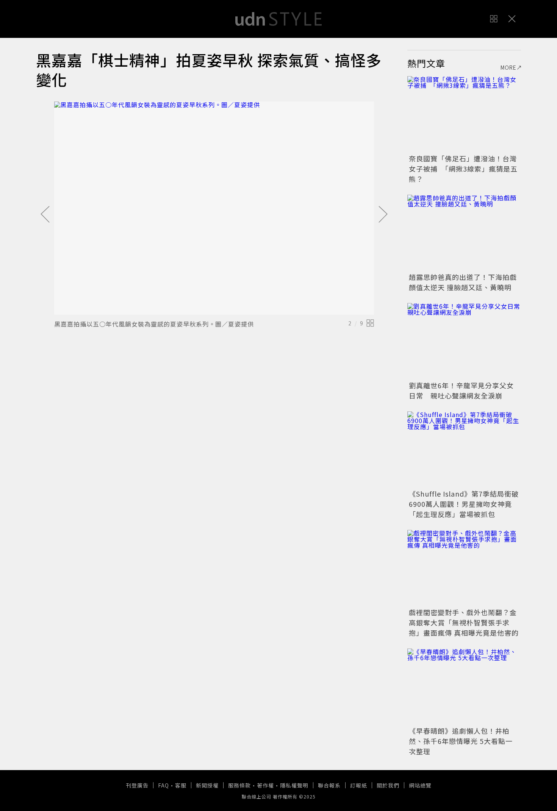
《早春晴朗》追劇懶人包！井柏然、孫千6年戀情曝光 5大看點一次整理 (461, 741)
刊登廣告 (137, 785)
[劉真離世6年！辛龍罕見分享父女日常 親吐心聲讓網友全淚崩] (464, 341)
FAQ (163, 785)
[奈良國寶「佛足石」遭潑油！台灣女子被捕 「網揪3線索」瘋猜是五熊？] (464, 114)
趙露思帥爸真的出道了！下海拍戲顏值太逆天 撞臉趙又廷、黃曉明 (463, 282)
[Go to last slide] (45, 215)
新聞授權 (207, 785)
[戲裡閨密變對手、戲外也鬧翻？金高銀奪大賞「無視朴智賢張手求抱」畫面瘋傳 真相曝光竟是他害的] (464, 568)
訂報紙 (358, 785)
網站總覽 (420, 785)
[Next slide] (383, 215)
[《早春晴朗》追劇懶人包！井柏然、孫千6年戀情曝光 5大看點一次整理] (464, 686)
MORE (508, 67)
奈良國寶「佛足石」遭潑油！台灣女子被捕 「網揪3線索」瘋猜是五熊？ (463, 168)
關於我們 (388, 785)
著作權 (265, 785)
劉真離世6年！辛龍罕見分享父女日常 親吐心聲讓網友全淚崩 (461, 390)
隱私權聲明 (294, 785)
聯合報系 (329, 785)
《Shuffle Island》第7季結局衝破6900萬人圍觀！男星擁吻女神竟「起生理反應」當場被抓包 (464, 504)
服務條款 (239, 785)
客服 (180, 785)
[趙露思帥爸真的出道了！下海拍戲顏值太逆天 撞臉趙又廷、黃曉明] (464, 232)
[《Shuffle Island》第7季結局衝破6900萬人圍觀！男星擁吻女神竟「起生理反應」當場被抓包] (464, 449)
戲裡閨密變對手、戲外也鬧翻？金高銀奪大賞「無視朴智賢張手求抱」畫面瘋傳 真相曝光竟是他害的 (464, 622)
